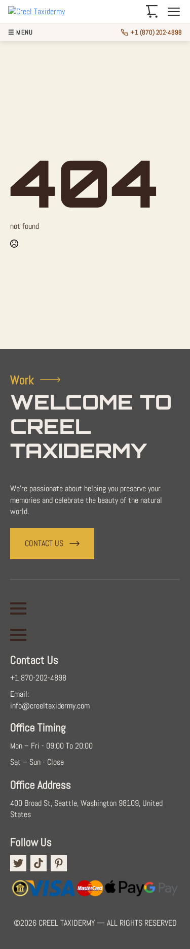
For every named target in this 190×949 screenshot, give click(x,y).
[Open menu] (174, 12)
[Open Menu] (18, 608)
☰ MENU (20, 33)
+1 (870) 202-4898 (156, 32)
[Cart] (152, 11)
